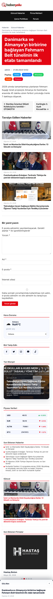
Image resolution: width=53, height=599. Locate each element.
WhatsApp (38, 75)
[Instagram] (21, 352)
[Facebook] (7, 352)
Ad (4, 259)
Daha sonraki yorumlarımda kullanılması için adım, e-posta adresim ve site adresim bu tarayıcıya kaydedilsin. (26, 295)
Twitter (16, 75)
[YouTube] (28, 352)
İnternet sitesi (8, 279)
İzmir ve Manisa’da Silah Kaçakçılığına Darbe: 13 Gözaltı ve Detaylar (27, 448)
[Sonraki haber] (45, 369)
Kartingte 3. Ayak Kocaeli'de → (42, 106)
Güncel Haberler (18, 13)
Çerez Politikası (21, 19)
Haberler (5, 27)
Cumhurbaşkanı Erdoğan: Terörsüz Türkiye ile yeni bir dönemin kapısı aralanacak (27, 453)
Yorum (6, 235)
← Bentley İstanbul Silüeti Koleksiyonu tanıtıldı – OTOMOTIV (16, 106)
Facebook (27, 75)
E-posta (6, 269)
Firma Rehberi (36, 13)
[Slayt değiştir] (22, 578)
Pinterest (18, 79)
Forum (36, 19)
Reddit (8, 79)
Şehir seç (10, 329)
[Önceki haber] (40, 369)
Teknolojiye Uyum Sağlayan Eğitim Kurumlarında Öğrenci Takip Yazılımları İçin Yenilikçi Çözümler (25, 458)
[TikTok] (35, 352)
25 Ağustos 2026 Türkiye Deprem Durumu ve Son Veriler (25, 462)
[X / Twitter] (14, 352)
